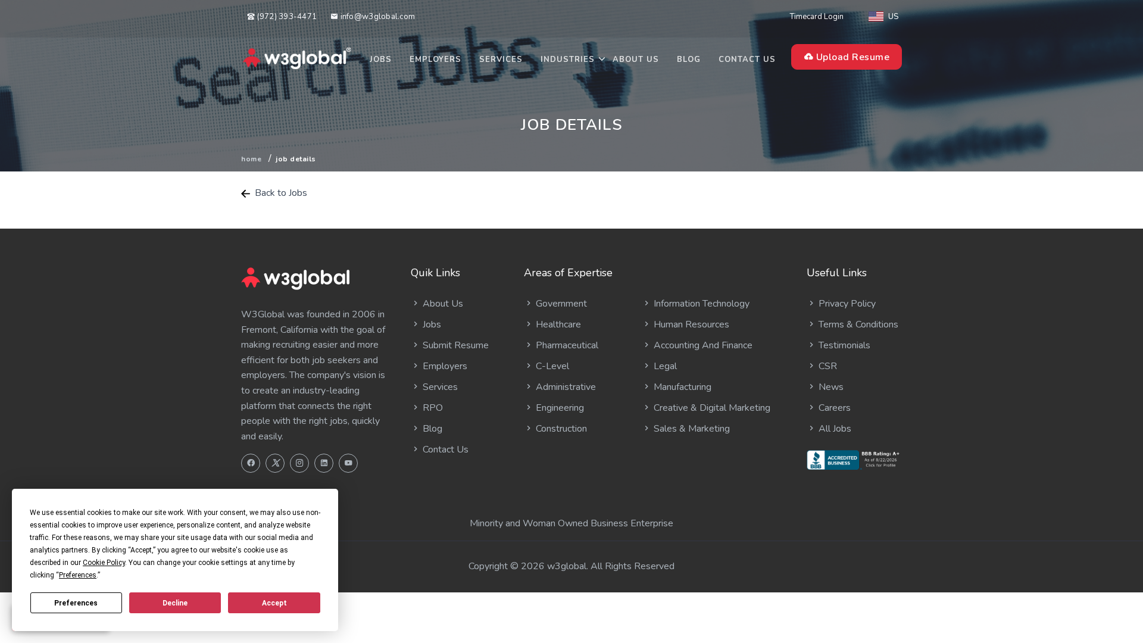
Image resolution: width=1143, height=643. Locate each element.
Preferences (76, 603)
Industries (568, 59)
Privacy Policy (846, 303)
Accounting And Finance (701, 345)
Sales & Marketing (690, 428)
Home (251, 159)
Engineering (558, 407)
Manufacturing (681, 387)
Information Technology (700, 303)
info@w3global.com (376, 16)
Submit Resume (454, 345)
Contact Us (747, 59)
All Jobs (833, 428)
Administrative (564, 387)
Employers (435, 59)
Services (501, 59)
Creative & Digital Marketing (710, 407)
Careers (833, 407)
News (830, 387)
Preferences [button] (77, 575)
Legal (664, 366)
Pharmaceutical (565, 345)
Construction (560, 428)
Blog (689, 59)
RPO (431, 407)
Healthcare (557, 324)
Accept (274, 603)
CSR (826, 366)
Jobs (381, 59)
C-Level (551, 366)
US (893, 16)
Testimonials (843, 345)
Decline (175, 603)
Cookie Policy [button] (104, 562)
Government (560, 303)
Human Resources (690, 324)
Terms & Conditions (857, 324)
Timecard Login (817, 16)
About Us (636, 59)
